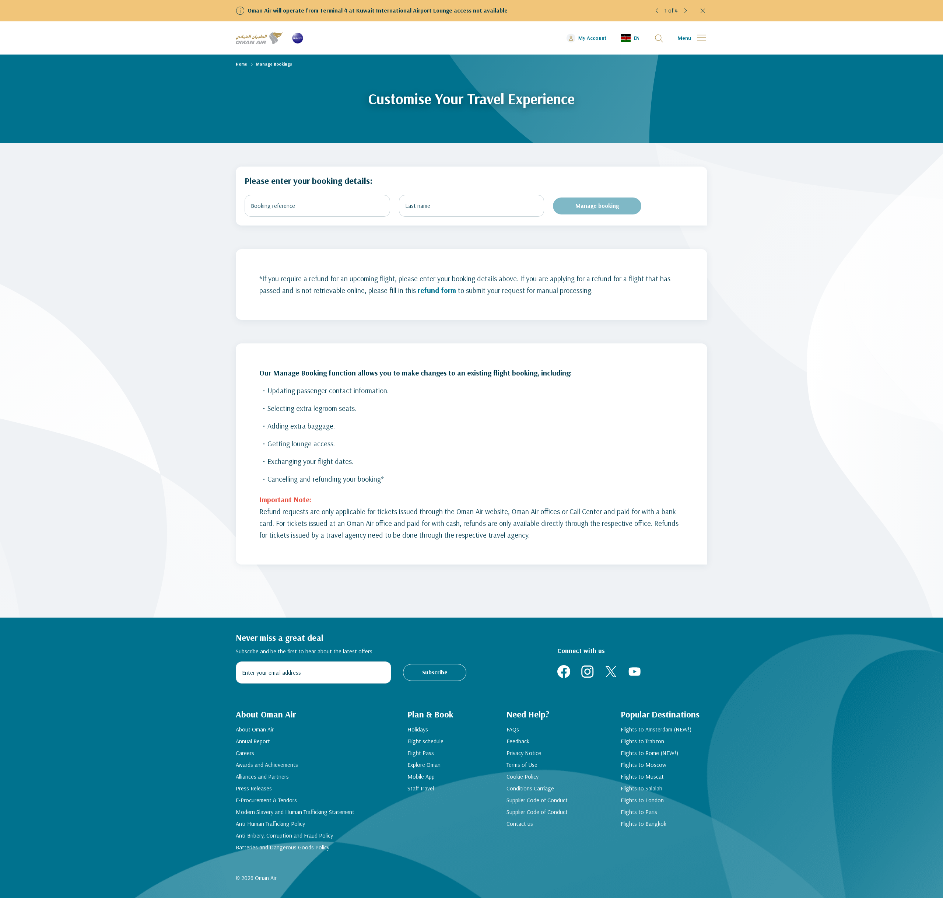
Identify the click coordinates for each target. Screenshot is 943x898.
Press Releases (254, 788)
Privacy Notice (523, 753)
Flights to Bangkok (643, 823)
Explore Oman (424, 764)
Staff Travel (420, 788)
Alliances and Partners (262, 776)
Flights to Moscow (643, 764)
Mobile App (421, 776)
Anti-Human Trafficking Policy (270, 823)
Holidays (417, 729)
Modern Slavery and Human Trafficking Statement (295, 811)
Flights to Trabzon (642, 741)
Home (241, 64)
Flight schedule (425, 741)
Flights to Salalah (641, 788)
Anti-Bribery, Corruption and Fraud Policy (284, 835)
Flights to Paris (639, 811)
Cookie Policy (522, 776)
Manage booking (597, 205)
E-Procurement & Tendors (266, 800)
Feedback (517, 741)
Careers (245, 753)
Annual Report (253, 741)
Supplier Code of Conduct (537, 800)
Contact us (519, 823)
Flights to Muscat (642, 776)
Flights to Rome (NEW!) (649, 753)
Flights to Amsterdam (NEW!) (656, 729)
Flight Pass (420, 753)
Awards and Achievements (267, 764)
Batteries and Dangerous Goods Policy (282, 847)
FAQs (512, 729)
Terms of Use (521, 764)
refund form (437, 290)
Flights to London (642, 800)
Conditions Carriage (530, 788)
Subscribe (435, 672)
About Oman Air (255, 729)
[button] (657, 10)
